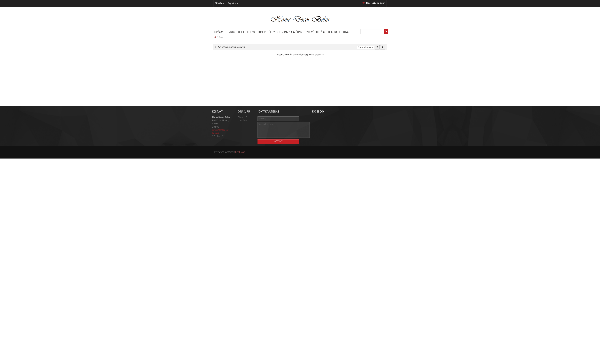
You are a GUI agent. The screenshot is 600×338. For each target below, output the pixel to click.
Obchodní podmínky (242, 119)
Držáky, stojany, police (229, 32)
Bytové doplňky (315, 32)
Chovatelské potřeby (261, 32)
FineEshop (240, 152)
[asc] (377, 47)
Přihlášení (219, 3)
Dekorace (334, 32)
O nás (346, 32)
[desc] (382, 47)
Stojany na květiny (290, 32)
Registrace (233, 3)
